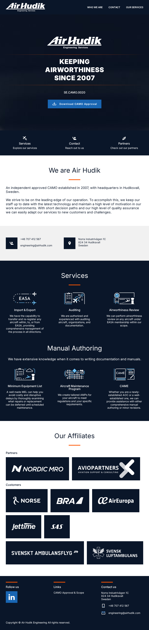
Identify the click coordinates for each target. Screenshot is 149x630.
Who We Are (95, 7)
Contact (114, 7)
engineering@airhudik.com (36, 245)
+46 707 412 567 (30, 239)
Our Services (134, 7)
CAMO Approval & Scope (69, 592)
